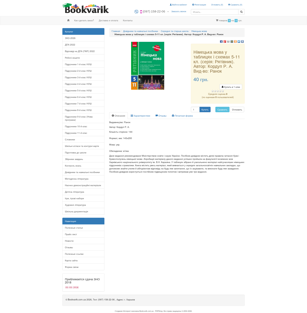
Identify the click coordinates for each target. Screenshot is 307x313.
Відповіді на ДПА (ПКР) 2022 (80, 51)
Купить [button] (205, 109)
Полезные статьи (74, 227)
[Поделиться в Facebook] (221, 41)
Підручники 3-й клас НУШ (78, 77)
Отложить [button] (237, 109)
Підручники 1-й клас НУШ (78, 64)
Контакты (128, 20)
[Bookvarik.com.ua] (85, 7)
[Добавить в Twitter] (239, 41)
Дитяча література (74, 191)
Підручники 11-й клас (76, 132)
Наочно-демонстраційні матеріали (83, 185)
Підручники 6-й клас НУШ (78, 96)
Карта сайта (71, 260)
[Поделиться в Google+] (225, 41)
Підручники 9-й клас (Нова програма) (79, 118)
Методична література (76, 178)
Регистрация (200, 4)
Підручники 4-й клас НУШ (78, 83)
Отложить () (217, 4)
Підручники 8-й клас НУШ (78, 110)
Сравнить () (236, 4)
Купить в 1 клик (232, 86)
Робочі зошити (72, 57)
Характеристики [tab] (141, 115)
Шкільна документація (76, 211)
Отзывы (69, 247)
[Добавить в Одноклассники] (235, 41)
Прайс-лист (71, 234)
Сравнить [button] (222, 109)
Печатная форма (183, 115)
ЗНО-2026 (70, 38)
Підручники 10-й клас (76, 126)
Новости (69, 240)
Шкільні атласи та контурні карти (82, 145)
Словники (70, 139)
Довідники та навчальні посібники (82, 172)
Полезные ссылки (74, 253)
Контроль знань (73, 165)
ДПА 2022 (70, 44)
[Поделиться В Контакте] (242, 41)
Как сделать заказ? (84, 20)
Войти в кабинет (179, 4)
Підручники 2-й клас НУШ (78, 70)
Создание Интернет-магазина (127, 311)
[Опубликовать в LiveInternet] (228, 41)
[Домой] (68, 20)
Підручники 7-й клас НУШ (78, 103)
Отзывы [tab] (162, 115)
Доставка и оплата (108, 20)
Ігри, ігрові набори (74, 198)
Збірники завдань (74, 159)
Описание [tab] (119, 115)
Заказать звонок (178, 11)
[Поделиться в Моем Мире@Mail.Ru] (232, 41)
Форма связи (72, 266)
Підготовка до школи (75, 152)
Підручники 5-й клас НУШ (78, 90)
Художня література (75, 204)
